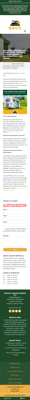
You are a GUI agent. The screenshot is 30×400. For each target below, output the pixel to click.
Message (6, 236)
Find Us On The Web (15, 308)
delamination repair (13, 132)
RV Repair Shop (15, 364)
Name (5, 209)
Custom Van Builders (15, 383)
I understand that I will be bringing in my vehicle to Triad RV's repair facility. (14, 231)
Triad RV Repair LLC (11, 73)
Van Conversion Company (15, 371)
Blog (4, 75)
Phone (5, 222)
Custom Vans (15, 375)
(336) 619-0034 (15, 1)
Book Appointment (15, 13)
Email (5, 216)
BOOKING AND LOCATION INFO (15, 395)
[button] (25, 31)
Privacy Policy (15, 391)
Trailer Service (15, 367)
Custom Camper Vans (15, 379)
